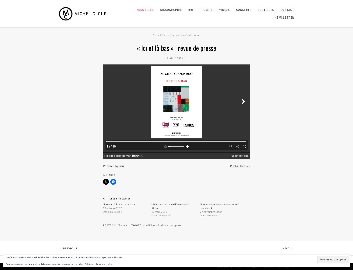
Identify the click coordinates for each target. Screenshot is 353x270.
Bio (190, 10)
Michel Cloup (90, 13)
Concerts (244, 10)
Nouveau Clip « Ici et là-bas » (119, 204)
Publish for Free (240, 166)
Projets (206, 10)
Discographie (171, 10)
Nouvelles (145, 10)
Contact (287, 10)
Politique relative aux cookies (99, 264)
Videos (224, 10)
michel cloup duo (165, 225)
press (178, 225)
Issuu (122, 166)
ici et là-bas (149, 225)
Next (288, 249)
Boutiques (266, 10)
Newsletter (284, 17)
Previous (70, 249)
